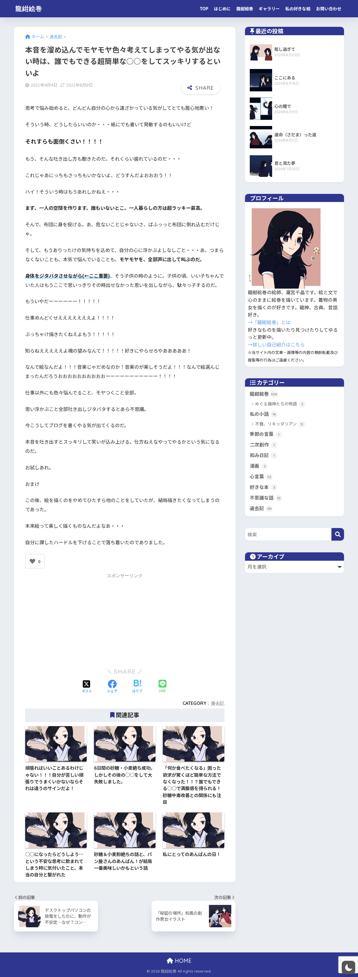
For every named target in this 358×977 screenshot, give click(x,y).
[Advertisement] (125, 619)
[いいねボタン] (32, 561)
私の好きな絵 (297, 8)
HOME (182, 960)
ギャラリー (269, 8)
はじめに (222, 8)
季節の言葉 (264, 434)
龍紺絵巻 (28, 8)
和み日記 (262, 455)
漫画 (258, 465)
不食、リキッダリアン (279, 424)
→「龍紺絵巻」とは (269, 322)
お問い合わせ (328, 8)
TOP (204, 8)
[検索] (337, 534)
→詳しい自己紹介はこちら (276, 344)
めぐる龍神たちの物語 (279, 404)
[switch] (348, 967)
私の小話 (263, 413)
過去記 (217, 703)
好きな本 (262, 487)
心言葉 (260, 476)
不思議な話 (265, 497)
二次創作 (262, 444)
